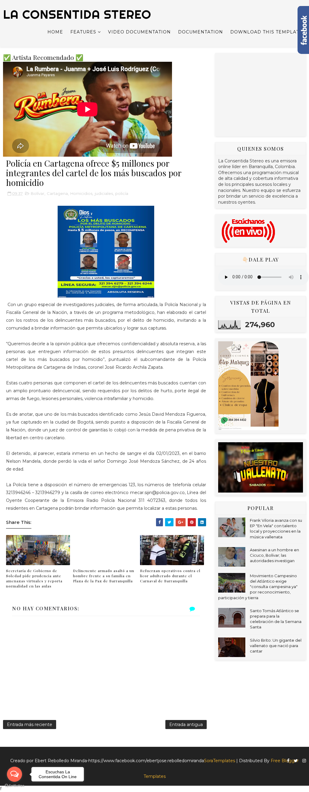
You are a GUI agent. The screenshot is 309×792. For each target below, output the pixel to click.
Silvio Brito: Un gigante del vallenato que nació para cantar (275, 645)
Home (55, 32)
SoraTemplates (219, 760)
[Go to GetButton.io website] (14, 786)
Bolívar (37, 193)
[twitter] (295, 760)
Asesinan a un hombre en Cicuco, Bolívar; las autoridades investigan (274, 555)
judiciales (104, 193)
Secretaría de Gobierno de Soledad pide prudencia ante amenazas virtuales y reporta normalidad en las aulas (34, 578)
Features (83, 32)
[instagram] (304, 760)
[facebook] (288, 760)
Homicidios (81, 193)
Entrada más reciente (29, 724)
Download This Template (266, 32)
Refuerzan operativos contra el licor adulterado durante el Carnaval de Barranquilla (170, 575)
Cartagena (57, 193)
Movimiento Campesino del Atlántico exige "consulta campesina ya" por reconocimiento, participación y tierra (258, 586)
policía (121, 193)
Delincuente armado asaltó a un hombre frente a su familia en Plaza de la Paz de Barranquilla (103, 575)
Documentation (200, 32)
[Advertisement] (263, 93)
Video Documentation (139, 32)
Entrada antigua (186, 724)
